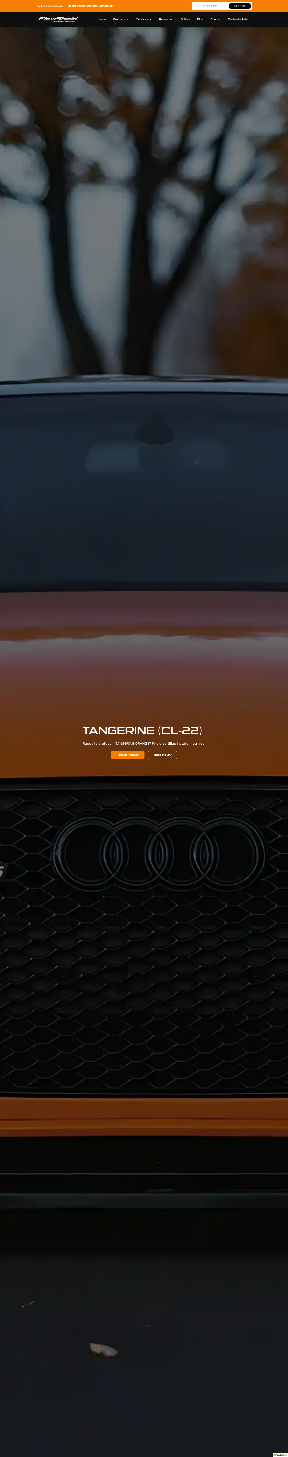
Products (119, 19)
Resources (166, 19)
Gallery (185, 19)
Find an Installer (238, 19)
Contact (215, 19)
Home (102, 19)
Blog (200, 19)
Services (142, 19)
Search (239, 6)
